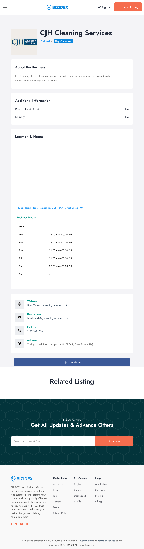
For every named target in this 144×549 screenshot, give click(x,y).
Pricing (99, 495)
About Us (58, 484)
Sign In (77, 490)
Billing (98, 501)
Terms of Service (106, 540)
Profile (77, 501)
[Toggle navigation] (5, 7)
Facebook (74, 362)
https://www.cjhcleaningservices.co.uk (47, 305)
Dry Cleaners (63, 41)
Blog (55, 490)
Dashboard (80, 495)
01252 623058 (35, 331)
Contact (57, 501)
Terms (56, 507)
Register (78, 484)
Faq (55, 495)
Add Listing (131, 7)
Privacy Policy (60, 513)
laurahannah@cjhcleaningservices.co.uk (47, 318)
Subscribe (114, 441)
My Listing (100, 490)
